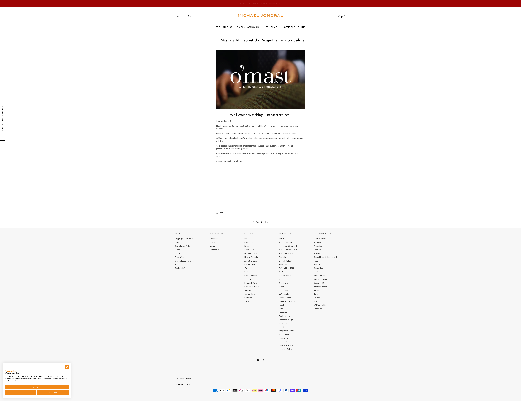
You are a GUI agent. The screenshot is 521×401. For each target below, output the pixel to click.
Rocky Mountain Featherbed (325, 257)
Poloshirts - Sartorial (252, 287)
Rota (316, 261)
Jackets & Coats (251, 261)
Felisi (281, 309)
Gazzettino (214, 250)
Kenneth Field (284, 342)
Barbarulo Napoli (286, 253)
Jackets (247, 290)
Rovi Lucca (318, 265)
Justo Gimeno (284, 335)
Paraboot (317, 242)
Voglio (316, 301)
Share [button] (221, 213)
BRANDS (274, 27)
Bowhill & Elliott (285, 261)
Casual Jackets (250, 265)
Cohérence (283, 283)
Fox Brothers (284, 316)
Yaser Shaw (318, 309)
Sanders (317, 272)
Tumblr (213, 242)
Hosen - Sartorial (251, 257)
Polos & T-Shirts (251, 283)
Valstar (317, 298)
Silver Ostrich (319, 276)
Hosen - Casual (250, 253)
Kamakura (283, 338)
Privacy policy (10, 371)
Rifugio (317, 253)
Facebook (214, 239)
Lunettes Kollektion (287, 349)
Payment (178, 265)
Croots (282, 287)
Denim (247, 246)
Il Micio (282, 327)
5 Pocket (247, 279)
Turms (316, 294)
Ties (246, 268)
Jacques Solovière (286, 331)
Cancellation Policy (182, 246)
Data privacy (180, 257)
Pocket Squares (250, 276)
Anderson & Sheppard (288, 246)
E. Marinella (284, 294)
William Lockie (320, 305)
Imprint (178, 253)
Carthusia (283, 272)
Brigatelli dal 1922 (286, 268)
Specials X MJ (319, 283)
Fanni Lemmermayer (287, 301)
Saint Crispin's (319, 268)
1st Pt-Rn (283, 239)
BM (187, 16)
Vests (246, 301)
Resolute (317, 250)
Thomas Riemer (320, 287)
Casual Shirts (249, 294)
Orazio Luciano (320, 239)
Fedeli (281, 305)
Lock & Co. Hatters (286, 346)
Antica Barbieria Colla (288, 250)
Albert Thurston (285, 242)
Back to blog (262, 222)
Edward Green (285, 298)
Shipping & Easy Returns (184, 239)
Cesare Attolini (285, 276)
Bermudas (248, 242)
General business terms (184, 261)
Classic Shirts (249, 250)
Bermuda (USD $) (181, 384)
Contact (178, 242)
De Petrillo (283, 290)
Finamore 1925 (285, 312)
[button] (177, 16)
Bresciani (283, 265)
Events (177, 250)
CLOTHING (227, 27)
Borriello (282, 257)
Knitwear (248, 298)
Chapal (282, 279)
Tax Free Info (180, 268)
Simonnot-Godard (321, 279)
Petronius (318, 246)
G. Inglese (283, 323)
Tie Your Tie (319, 290)
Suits (246, 239)
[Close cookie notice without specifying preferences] (67, 367)
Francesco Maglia (286, 320)
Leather (247, 272)
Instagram (214, 246)
